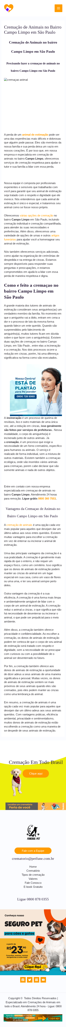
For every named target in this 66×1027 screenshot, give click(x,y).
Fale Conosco (33, 882)
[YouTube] (43, 980)
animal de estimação (35, 134)
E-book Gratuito (33, 886)
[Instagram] (36, 980)
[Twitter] (29, 980)
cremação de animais (19, 524)
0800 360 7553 (47, 498)
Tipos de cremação (33, 874)
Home (33, 866)
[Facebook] (23, 980)
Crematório (33, 870)
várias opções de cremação (36, 215)
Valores (33, 878)
